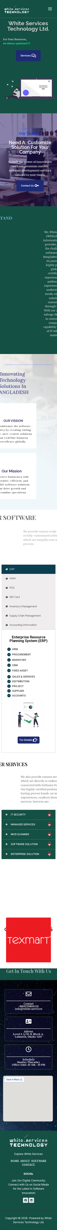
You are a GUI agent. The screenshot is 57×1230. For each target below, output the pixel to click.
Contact (28, 1164)
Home (15, 1160)
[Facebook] (25, 1200)
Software (38, 1160)
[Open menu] (52, 9)
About (25, 1160)
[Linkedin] (31, 1200)
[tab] (28, 565)
